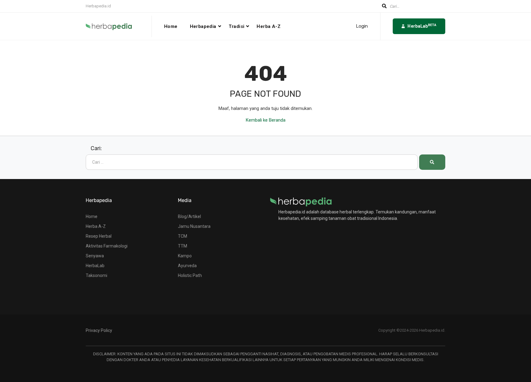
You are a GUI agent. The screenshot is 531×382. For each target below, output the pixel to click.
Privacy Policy (99, 330)
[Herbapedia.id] (301, 201)
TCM (182, 236)
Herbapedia (203, 26)
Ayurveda (187, 265)
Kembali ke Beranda (265, 120)
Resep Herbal (99, 236)
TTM (182, 246)
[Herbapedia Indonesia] (119, 26)
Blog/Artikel (189, 216)
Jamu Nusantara (194, 226)
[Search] (432, 162)
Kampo (185, 255)
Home (171, 26)
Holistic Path (190, 275)
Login (362, 26)
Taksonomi (96, 275)
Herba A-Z (269, 26)
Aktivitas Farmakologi (107, 246)
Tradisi (237, 26)
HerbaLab (95, 265)
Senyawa (95, 255)
